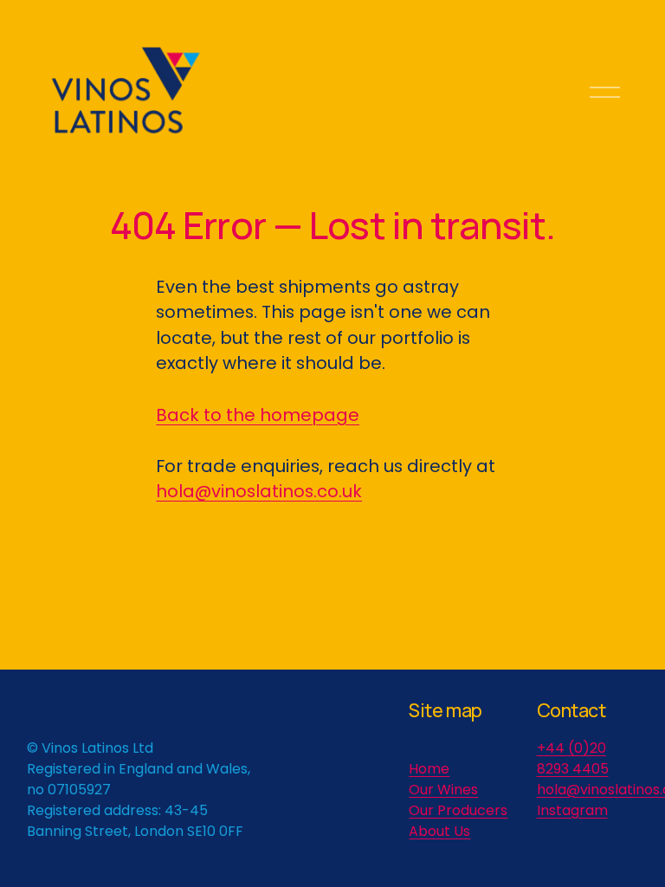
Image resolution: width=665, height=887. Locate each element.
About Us (439, 831)
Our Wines (443, 790)
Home (429, 769)
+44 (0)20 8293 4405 (573, 758)
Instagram (572, 810)
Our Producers (458, 810)
